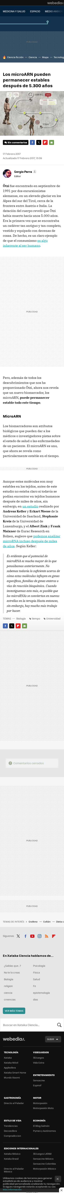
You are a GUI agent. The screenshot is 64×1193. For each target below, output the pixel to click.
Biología (21, 618)
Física (36, 972)
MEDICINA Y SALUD (14, 11)
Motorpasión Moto (43, 1108)
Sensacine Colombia (44, 1163)
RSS (46, 935)
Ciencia (33, 57)
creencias (10, 999)
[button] (25, 171)
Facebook (32, 142)
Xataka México (12, 1153)
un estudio (30, 506)
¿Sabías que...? (12, 965)
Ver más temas (14, 1010)
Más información (12, 1189)
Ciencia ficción (15, 57)
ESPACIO (35, 11)
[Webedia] (55, 3)
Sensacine (39, 1080)
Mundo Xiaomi (12, 1077)
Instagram (39, 935)
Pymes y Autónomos (44, 1130)
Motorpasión (40, 1103)
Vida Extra (38, 1062)
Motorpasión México (44, 1168)
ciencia (8, 992)
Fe (34, 986)
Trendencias (11, 1125)
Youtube (32, 935)
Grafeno (33, 921)
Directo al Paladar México (14, 1170)
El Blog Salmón (41, 1125)
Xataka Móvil (11, 1062)
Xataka (8, 1057)
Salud (36, 979)
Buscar (59, 1025)
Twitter (38, 142)
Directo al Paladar (14, 1103)
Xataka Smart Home (15, 1072)
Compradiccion (12, 1135)
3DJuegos (38, 1057)
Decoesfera (10, 1130)
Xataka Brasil (11, 1158)
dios (35, 999)
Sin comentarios (17, 142)
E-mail (51, 142)
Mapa (45, 57)
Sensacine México (43, 1158)
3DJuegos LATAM (42, 1153)
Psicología (39, 965)
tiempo (36, 618)
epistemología (41, 992)
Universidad (53, 618)
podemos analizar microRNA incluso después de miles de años (31, 541)
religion (8, 986)
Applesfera (10, 1067)
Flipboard (45, 142)
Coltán (47, 921)
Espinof (37, 1085)
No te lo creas (12, 972)
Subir (50, 1039)
